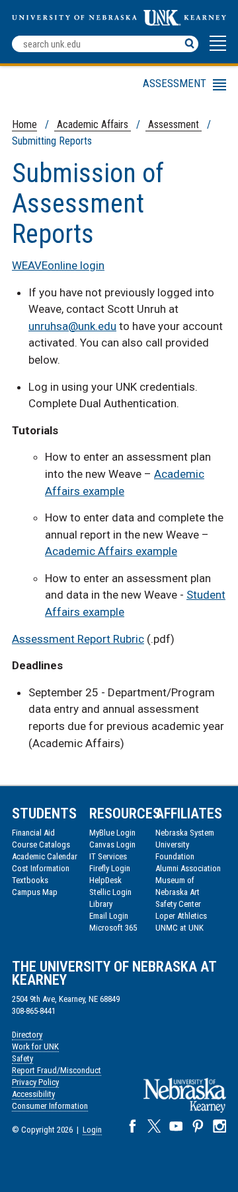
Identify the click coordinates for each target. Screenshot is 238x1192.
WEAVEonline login (58, 265)
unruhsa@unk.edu (72, 326)
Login (92, 1130)
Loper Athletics (181, 916)
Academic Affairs (92, 124)
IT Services (108, 856)
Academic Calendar (44, 856)
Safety (22, 1058)
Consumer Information (50, 1106)
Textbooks (30, 880)
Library (100, 904)
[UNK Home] (119, 22)
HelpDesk (105, 880)
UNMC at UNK (179, 928)
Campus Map (35, 892)
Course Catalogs (41, 844)
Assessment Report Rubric (78, 639)
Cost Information (40, 868)
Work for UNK (35, 1046)
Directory (27, 1035)
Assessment (173, 124)
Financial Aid (33, 833)
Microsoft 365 (113, 928)
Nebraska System (184, 833)
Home (24, 124)
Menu (107, 87)
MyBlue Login (112, 833)
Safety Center (178, 904)
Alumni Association (188, 868)
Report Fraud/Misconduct (56, 1070)
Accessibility (33, 1094)
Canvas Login (112, 844)
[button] (218, 49)
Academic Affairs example (111, 551)
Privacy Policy (35, 1082)
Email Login (108, 916)
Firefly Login (109, 868)
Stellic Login (110, 892)
